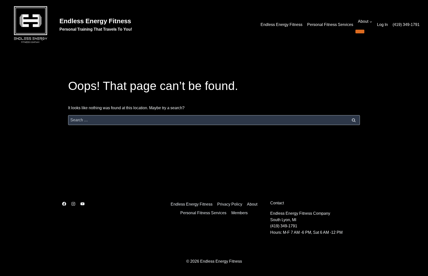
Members (239, 213)
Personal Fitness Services (330, 24)
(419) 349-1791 (406, 24)
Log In (382, 24)
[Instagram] (73, 204)
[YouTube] (82, 204)
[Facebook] (64, 204)
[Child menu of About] (359, 31)
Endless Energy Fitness (281, 24)
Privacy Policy (229, 204)
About (252, 204)
